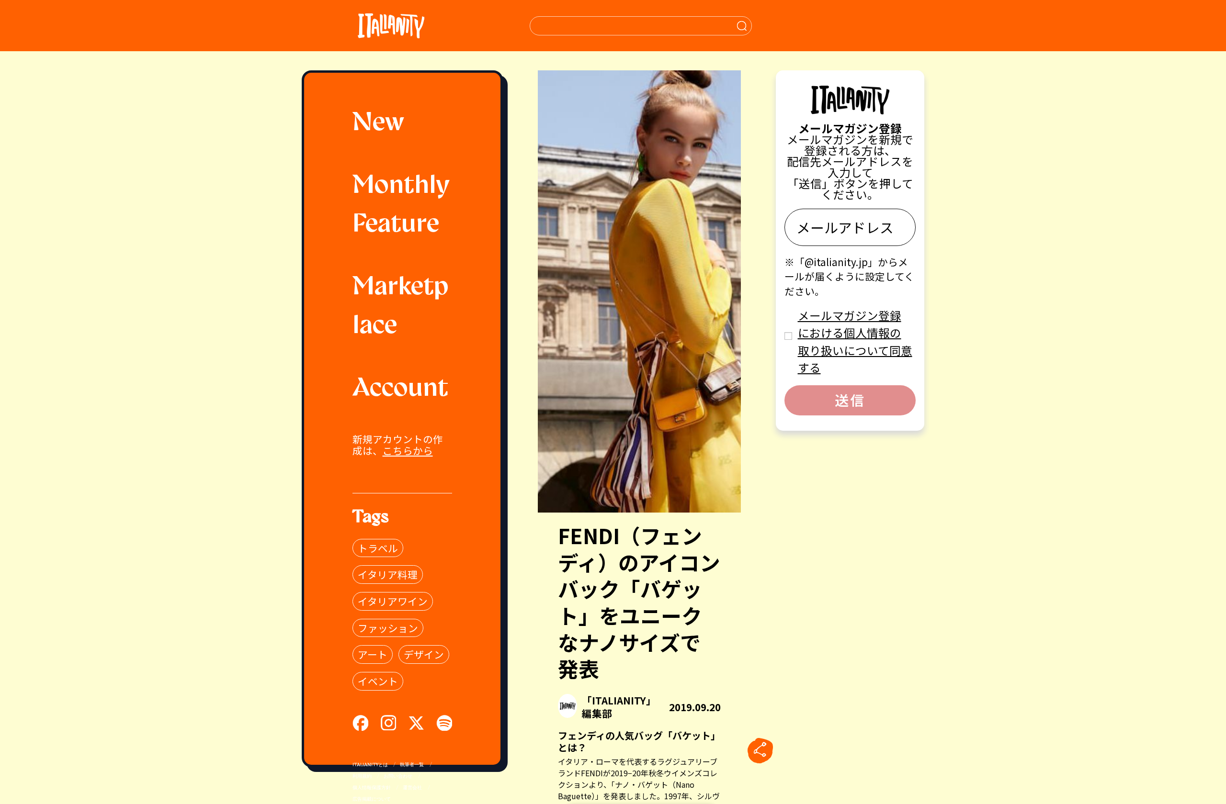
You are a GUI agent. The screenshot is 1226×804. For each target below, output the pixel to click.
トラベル (378, 548)
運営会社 (412, 788)
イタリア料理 (388, 574)
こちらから (408, 450)
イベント (378, 681)
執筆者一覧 (412, 765)
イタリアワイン (393, 601)
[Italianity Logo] (391, 25)
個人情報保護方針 (371, 788)
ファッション (388, 628)
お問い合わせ (398, 776)
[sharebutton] (760, 750)
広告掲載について (371, 799)
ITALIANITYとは (370, 765)
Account (400, 389)
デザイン (424, 654)
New (378, 123)
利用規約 (362, 776)
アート (372, 654)
